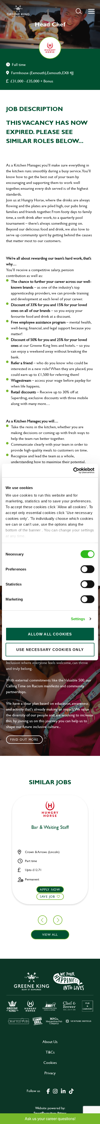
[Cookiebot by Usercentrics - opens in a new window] (73, 470)
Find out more (24, 739)
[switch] (87, 569)
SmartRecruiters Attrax (50, 1113)
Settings (78, 619)
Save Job (47, 896)
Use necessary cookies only (50, 649)
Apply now (50, 889)
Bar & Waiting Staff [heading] (50, 827)
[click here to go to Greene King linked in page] (63, 1091)
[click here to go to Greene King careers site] (50, 998)
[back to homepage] (18, 11)
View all (50, 934)
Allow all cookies (50, 634)
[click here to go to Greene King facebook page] (48, 1091)
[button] (79, 11)
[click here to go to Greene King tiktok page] (71, 1091)
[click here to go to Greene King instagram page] (55, 1091)
